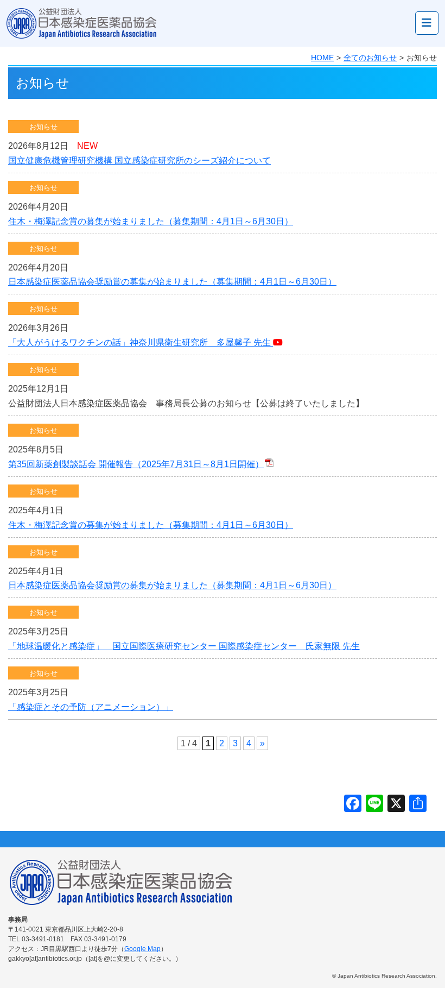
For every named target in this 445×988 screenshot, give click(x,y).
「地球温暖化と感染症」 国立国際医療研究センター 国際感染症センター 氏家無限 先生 (184, 646)
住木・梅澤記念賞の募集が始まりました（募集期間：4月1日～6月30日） (150, 221)
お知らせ (43, 127)
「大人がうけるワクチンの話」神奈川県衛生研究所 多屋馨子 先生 (140, 342)
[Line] (374, 805)
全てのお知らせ (370, 57)
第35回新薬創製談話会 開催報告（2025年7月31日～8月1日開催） (136, 464)
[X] (396, 805)
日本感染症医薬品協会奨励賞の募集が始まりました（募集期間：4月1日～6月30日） (172, 281)
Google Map (142, 949)
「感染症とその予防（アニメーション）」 (90, 707)
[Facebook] (353, 805)
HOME (322, 57)
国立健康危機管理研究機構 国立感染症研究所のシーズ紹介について (139, 160)
